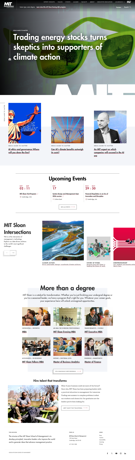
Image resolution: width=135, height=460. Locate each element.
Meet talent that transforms (72, 408)
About (92, 2)
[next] (13, 252)
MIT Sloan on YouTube (116, 454)
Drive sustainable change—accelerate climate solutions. (61, 264)
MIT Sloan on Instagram (120, 454)
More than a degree (67, 288)
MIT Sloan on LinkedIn (125, 454)
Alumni (75, 2)
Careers (101, 437)
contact (118, 7)
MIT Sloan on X (111, 454)
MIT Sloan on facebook (107, 454)
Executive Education (104, 2)
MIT (129, 2)
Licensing (101, 442)
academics (119, 2)
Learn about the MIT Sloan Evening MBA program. (51, 7)
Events (68, 2)
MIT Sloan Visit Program (28, 194)
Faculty (84, 2)
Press (100, 435)
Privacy (101, 444)
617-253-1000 (73, 444)
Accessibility (102, 440)
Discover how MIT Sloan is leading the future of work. (96, 265)
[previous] (7, 252)
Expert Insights (49, 2)
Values (60, 2)
